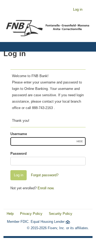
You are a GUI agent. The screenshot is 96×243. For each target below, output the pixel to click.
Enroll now (45, 188)
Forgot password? (44, 175)
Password (18, 154)
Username (18, 134)
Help (10, 214)
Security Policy (60, 214)
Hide (80, 141)
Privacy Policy (31, 214)
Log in (77, 9)
